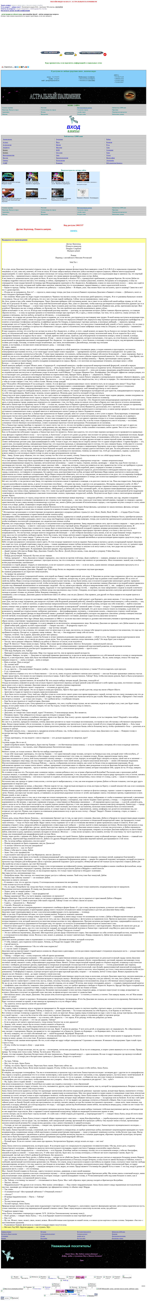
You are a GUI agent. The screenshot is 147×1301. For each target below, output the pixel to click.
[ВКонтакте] (15, 67)
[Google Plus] (26, 67)
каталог (143, 1285)
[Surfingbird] (28, 67)
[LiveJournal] (24, 67)
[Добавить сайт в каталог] (96, 1296)
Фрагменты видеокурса (33, 183)
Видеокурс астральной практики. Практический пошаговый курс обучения (12, 200)
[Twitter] (18, 67)
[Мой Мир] (22, 67)
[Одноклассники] (20, 67)
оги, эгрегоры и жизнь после (60, 182)
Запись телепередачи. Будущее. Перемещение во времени (61, 199)
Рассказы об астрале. (32, 182)
